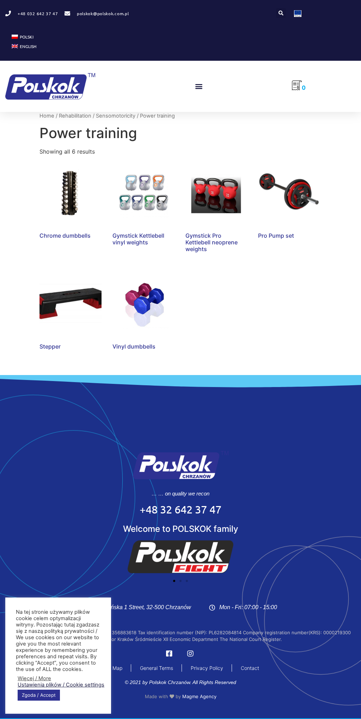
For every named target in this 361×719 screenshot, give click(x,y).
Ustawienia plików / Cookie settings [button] (61, 685)
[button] (281, 13)
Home (46, 116)
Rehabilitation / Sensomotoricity (97, 116)
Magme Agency (199, 696)
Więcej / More (34, 678)
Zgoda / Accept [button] (39, 695)
